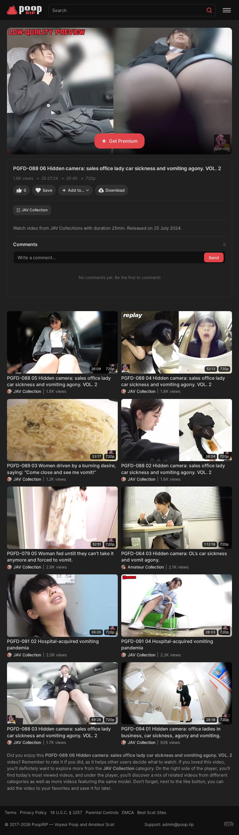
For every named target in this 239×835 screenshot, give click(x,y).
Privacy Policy (33, 812)
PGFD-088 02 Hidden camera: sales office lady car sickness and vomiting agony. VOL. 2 (173, 469)
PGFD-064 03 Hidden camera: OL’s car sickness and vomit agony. (174, 556)
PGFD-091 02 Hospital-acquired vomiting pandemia (53, 644)
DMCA (128, 812)
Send (214, 257)
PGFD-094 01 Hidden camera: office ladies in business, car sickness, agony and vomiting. (171, 732)
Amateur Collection (146, 566)
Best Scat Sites (151, 812)
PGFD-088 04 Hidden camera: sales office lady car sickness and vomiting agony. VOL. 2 (173, 381)
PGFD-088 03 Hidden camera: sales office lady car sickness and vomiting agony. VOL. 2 (59, 732)
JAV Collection (35, 210)
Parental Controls (102, 812)
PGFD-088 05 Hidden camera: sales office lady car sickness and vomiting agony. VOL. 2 (59, 381)
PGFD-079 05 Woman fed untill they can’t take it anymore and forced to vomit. (60, 556)
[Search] (209, 10)
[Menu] (226, 10)
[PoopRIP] (25, 10)
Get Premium (123, 141)
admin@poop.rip (178, 824)
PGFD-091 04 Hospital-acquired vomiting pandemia (167, 644)
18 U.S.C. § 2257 (66, 812)
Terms (10, 812)
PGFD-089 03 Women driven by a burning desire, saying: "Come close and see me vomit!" (61, 469)
